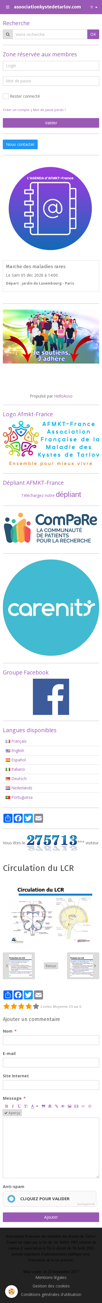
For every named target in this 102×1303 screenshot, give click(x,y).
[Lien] (56, 1106)
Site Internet (16, 1075)
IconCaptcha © (85, 1204)
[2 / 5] (14, 1006)
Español (18, 759)
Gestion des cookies (51, 1286)
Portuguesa (21, 797)
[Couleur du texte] (34, 1106)
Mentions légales (51, 1277)
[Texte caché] (63, 1106)
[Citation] (43, 1106)
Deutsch (18, 778)
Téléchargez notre (38, 495)
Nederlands (21, 788)
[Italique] (12, 1106)
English (17, 750)
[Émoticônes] (89, 1106)
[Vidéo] (76, 1106)
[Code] (83, 1106)
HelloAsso (63, 396)
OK (93, 34)
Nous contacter (20, 144)
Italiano (17, 769)
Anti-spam (13, 1186)
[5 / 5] (36, 1006)
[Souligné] (19, 1106)
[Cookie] (11, 1291)
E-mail (9, 1053)
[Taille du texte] (25, 1106)
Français (18, 741)
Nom (7, 1031)
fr (92, 7)
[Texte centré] (49, 1106)
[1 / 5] (6, 1006)
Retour (51, 966)
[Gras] (6, 1106)
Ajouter (51, 1217)
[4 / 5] (29, 1006)
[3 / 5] (21, 1006)
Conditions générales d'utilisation (51, 1294)
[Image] (69, 1106)
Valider (51, 122)
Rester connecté (25, 96)
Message (12, 1098)
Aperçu (14, 1112)
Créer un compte (16, 110)
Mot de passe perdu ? (49, 110)
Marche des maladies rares (35, 266)
